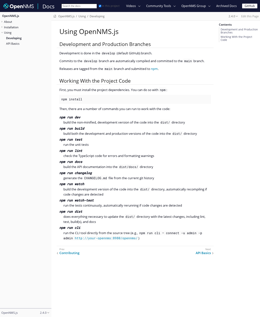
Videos (131, 6)
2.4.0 (232, 16)
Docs (48, 6)
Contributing (69, 253)
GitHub (250, 6)
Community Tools (158, 6)
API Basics (12, 43)
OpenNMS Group (193, 6)
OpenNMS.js (10, 16)
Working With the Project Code (236, 38)
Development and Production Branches (239, 31)
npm (154, 69)
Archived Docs (226, 6)
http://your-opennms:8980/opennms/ (106, 238)
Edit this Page (250, 16)
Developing (14, 38)
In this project (111, 6)
